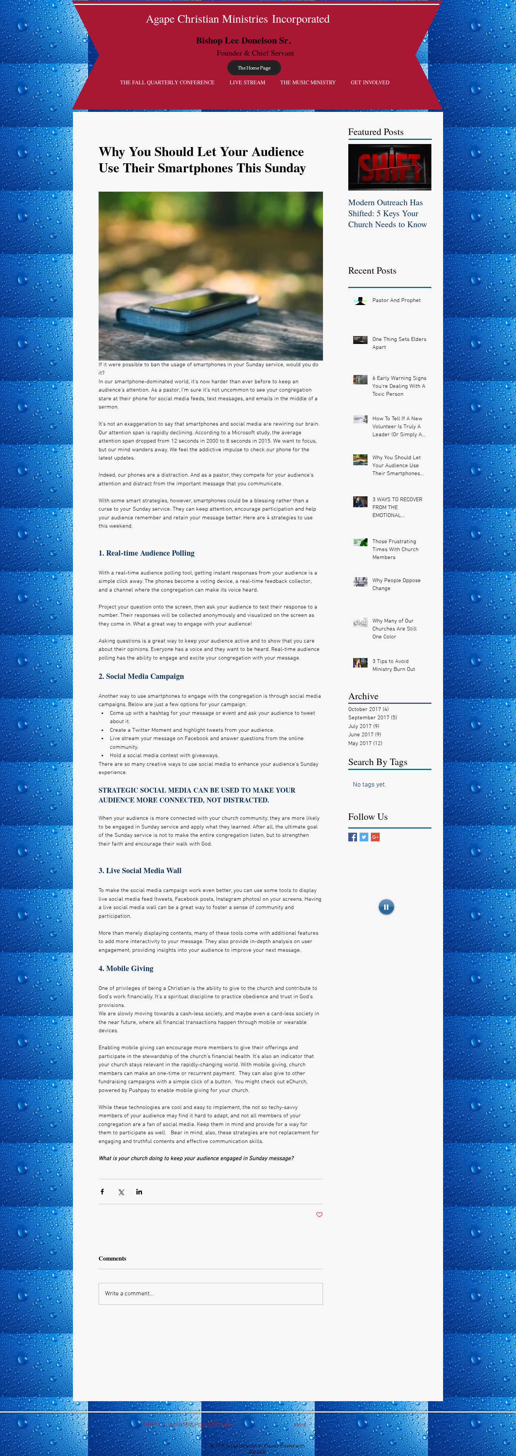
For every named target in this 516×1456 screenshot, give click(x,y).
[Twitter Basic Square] (364, 837)
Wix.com (257, 1451)
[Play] (386, 906)
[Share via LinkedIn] (139, 1191)
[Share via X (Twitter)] (120, 1191)
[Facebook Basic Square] (352, 837)
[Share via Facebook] (102, 1191)
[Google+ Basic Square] (375, 837)
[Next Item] (419, 167)
